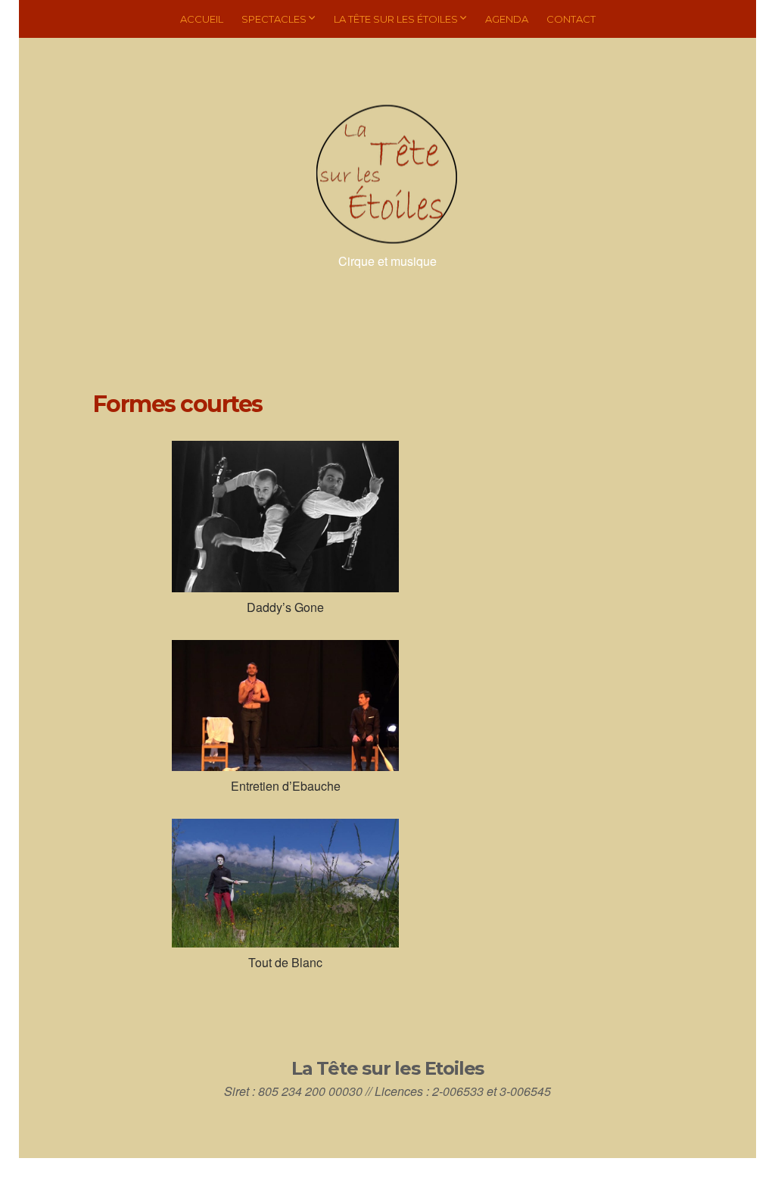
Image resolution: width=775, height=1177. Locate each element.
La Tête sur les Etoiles (387, 1068)
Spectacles (274, 19)
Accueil (201, 19)
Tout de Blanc (285, 962)
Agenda (506, 19)
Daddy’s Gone (285, 607)
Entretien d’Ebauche (286, 786)
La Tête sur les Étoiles (396, 19)
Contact (571, 19)
